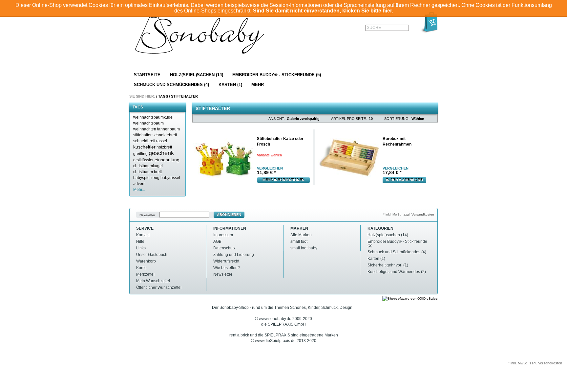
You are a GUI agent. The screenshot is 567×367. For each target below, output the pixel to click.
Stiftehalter (184, 96)
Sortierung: (397, 119)
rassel (161, 141)
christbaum (143, 172)
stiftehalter (142, 135)
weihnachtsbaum (148, 123)
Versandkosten (550, 363)
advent (139, 183)
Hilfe (140, 241)
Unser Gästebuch (151, 254)
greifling (140, 153)
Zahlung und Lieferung (233, 254)
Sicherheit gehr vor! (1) (388, 265)
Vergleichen (270, 168)
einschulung (167, 159)
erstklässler (143, 160)
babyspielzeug (146, 177)
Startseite (147, 74)
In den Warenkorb (404, 180)
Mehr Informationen (283, 180)
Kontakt (143, 235)
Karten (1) (230, 84)
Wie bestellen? (226, 267)
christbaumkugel (148, 166)
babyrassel (170, 177)
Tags (163, 96)
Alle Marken (301, 235)
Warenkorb (146, 261)
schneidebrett (165, 135)
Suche (374, 27)
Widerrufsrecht (226, 261)
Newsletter (147, 215)
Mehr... (139, 189)
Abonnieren (229, 215)
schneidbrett (144, 141)
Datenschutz (224, 248)
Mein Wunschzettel (153, 281)
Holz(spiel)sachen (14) (196, 74)
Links (141, 248)
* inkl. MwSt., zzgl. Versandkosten (408, 214)
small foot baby (303, 248)
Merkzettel (145, 274)
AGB (217, 241)
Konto (141, 267)
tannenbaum (168, 129)
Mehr (257, 84)
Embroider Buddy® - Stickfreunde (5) (276, 74)
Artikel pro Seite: (349, 119)
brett (158, 172)
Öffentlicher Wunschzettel (158, 287)
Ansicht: (276, 119)
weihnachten (144, 129)
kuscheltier (144, 146)
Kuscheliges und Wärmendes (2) (397, 271)
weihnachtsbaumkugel (153, 117)
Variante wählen (269, 155)
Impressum (223, 235)
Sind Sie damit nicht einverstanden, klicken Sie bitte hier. (323, 10)
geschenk (161, 153)
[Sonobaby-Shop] (200, 35)
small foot (298, 241)
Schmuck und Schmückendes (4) (171, 84)
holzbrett (164, 147)
